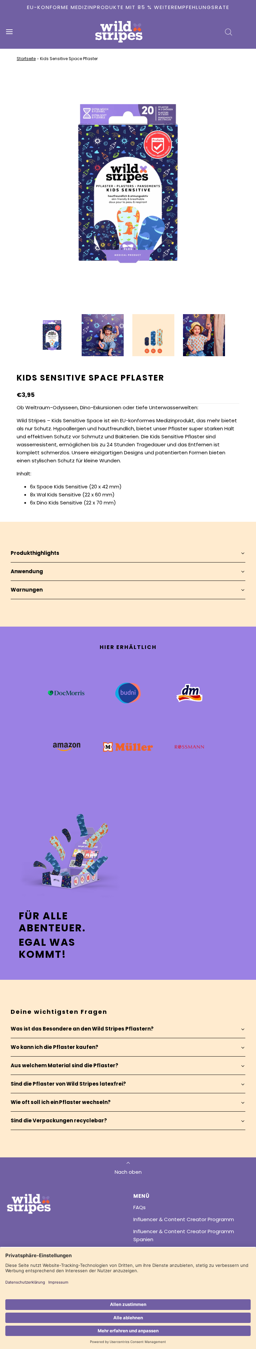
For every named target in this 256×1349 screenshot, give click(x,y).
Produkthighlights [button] (35, 552)
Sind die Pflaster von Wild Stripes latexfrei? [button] (68, 1083)
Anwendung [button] (27, 571)
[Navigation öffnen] (9, 32)
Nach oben (128, 1171)
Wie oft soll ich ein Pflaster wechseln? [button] (61, 1102)
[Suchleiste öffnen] (228, 32)
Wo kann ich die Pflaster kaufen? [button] (54, 1047)
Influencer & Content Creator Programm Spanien (183, 1235)
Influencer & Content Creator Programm (183, 1219)
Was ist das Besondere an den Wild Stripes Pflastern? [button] (82, 1028)
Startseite (26, 58)
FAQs (139, 1207)
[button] (52, 335)
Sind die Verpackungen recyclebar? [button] (59, 1120)
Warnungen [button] (27, 589)
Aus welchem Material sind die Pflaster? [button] (64, 1065)
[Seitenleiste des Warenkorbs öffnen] (247, 32)
